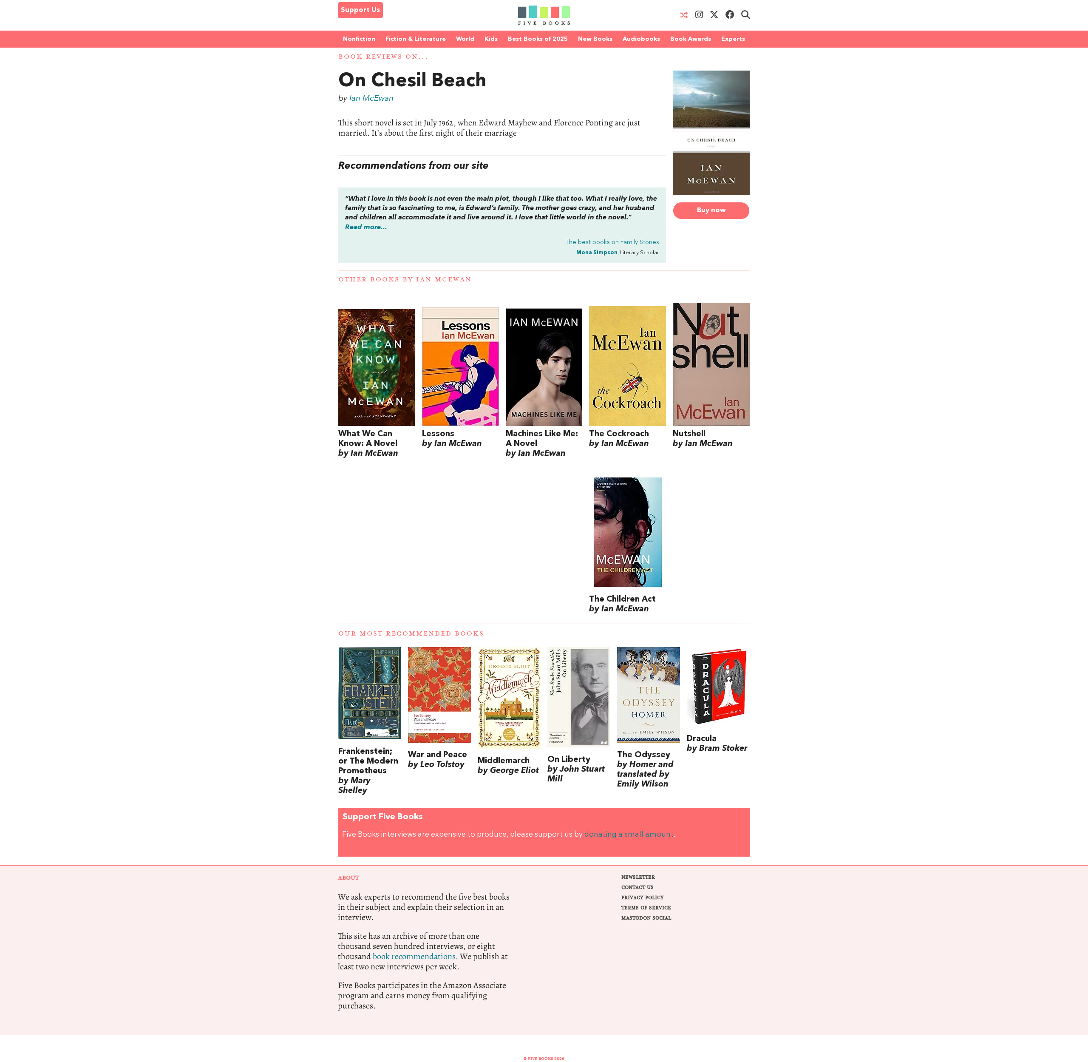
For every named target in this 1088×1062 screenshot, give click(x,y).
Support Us (360, 10)
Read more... (366, 227)
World (465, 39)
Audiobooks (641, 39)
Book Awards (690, 39)
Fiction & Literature (415, 39)
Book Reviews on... (383, 56)
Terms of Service (646, 908)
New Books (595, 39)
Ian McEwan (371, 98)
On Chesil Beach (412, 81)
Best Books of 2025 (538, 39)
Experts (733, 39)
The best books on (612, 242)
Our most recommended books (411, 633)
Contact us (637, 887)
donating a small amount (629, 834)
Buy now (711, 210)
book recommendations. (415, 956)
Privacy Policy (642, 897)
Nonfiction (359, 39)
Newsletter (638, 877)
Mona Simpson (597, 253)
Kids (491, 39)
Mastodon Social (646, 918)
